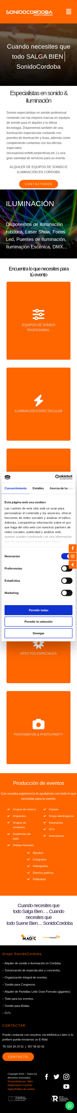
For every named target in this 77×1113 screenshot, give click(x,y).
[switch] (66, 568)
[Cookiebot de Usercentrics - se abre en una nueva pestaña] (55, 477)
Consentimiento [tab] (16, 488)
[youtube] (66, 1087)
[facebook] (47, 1077)
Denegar (38, 633)
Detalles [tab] (38, 488)
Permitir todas (38, 610)
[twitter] (56, 1077)
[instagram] (66, 1077)
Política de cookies (25, 1089)
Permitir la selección (38, 621)
